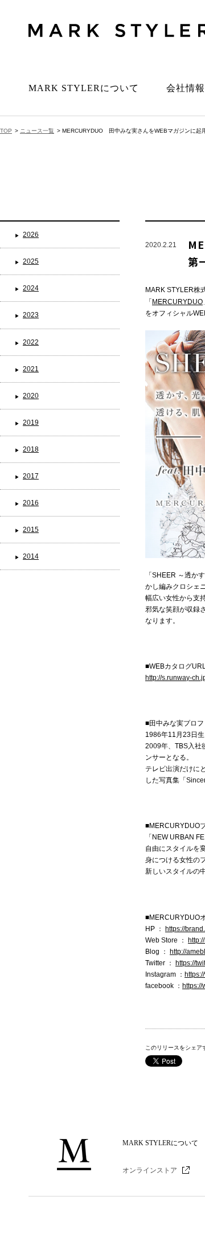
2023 (31, 315)
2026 (31, 235)
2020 (31, 396)
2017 (31, 476)
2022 (31, 342)
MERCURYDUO (177, 302)
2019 (31, 423)
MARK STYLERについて (83, 88)
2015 (31, 530)
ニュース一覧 (37, 131)
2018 (31, 449)
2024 (31, 288)
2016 (31, 503)
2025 (31, 261)
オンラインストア (149, 1170)
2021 (31, 369)
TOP (6, 131)
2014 (31, 556)
